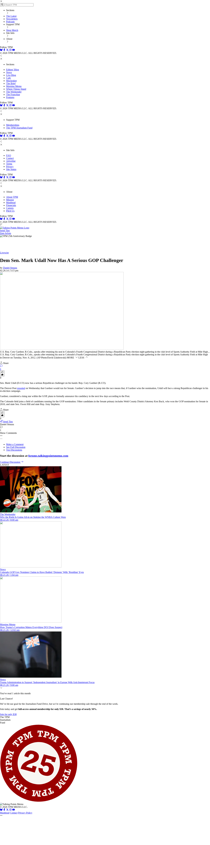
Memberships (12, 125)
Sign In (3, 233)
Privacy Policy (25, 812)
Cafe (8, 78)
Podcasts (10, 21)
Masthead (11, 202)
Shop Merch (12, 30)
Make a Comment (15, 444)
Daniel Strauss (10, 267)
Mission (10, 199)
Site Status (11, 169)
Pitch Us (10, 211)
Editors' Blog (12, 69)
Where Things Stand (16, 89)
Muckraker (11, 80)
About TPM (12, 197)
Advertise (11, 161)
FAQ (8, 155)
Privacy (10, 166)
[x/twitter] (7, 50)
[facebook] (4, 50)
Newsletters (12, 19)
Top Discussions (14, 450)
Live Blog (11, 75)
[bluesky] (1, 50)
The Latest (11, 16)
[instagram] (10, 50)
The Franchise (13, 94)
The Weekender (14, 91)
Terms (9, 163)
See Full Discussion (15, 447)
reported (21, 388)
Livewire (4, 252)
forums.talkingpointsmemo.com (48, 455)
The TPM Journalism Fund (19, 127)
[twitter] (7, 810)
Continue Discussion (10, 462)
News (9, 72)
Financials (11, 205)
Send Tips (5, 230)
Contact (10, 158)
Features (10, 97)
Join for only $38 (8, 714)
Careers (10, 208)
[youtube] (13, 50)
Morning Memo (14, 86)
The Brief (11, 83)
